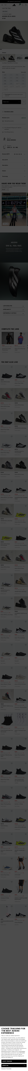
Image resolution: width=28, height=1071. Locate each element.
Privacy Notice (22, 1051)
